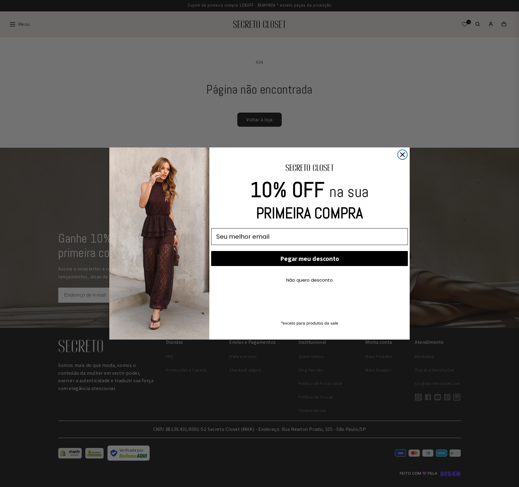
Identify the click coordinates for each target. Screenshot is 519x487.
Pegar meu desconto (309, 258)
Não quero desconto (309, 280)
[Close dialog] (402, 154)
